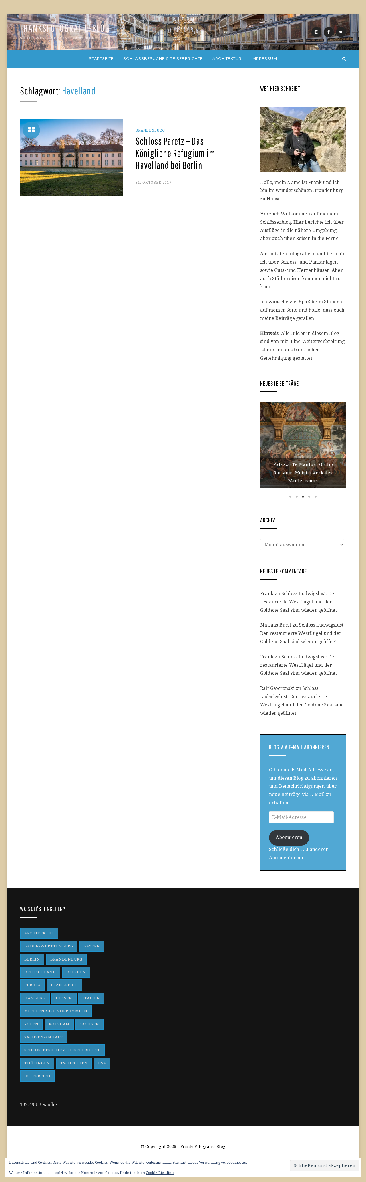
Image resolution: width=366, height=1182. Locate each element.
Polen (31, 1024)
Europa (32, 985)
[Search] (344, 59)
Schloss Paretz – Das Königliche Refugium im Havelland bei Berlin (175, 153)
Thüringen (37, 1063)
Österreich (37, 1076)
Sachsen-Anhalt (43, 1037)
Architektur (227, 58)
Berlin (32, 959)
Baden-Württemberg (48, 946)
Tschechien (74, 1063)
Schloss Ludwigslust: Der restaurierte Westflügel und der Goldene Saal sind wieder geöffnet (298, 602)
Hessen (64, 998)
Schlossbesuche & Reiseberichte (163, 58)
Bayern (91, 946)
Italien (91, 998)
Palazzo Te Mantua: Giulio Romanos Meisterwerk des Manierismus (303, 472)
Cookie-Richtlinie (160, 1173)
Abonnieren (289, 837)
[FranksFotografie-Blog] (22, 59)
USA (102, 1063)
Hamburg (34, 998)
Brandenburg (150, 130)
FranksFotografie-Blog (65, 28)
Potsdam (59, 1024)
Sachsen (89, 1024)
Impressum (264, 58)
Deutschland (40, 972)
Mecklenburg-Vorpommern (55, 1011)
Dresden (76, 972)
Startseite (101, 58)
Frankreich (64, 985)
